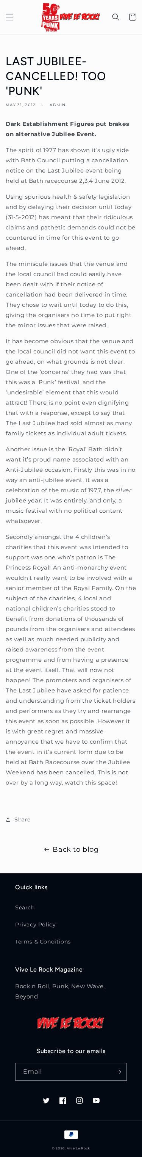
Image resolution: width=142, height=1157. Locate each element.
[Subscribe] (118, 1072)
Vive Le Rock (78, 1148)
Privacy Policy (35, 924)
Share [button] (22, 819)
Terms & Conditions (43, 941)
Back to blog (75, 849)
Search (25, 907)
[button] (9, 17)
